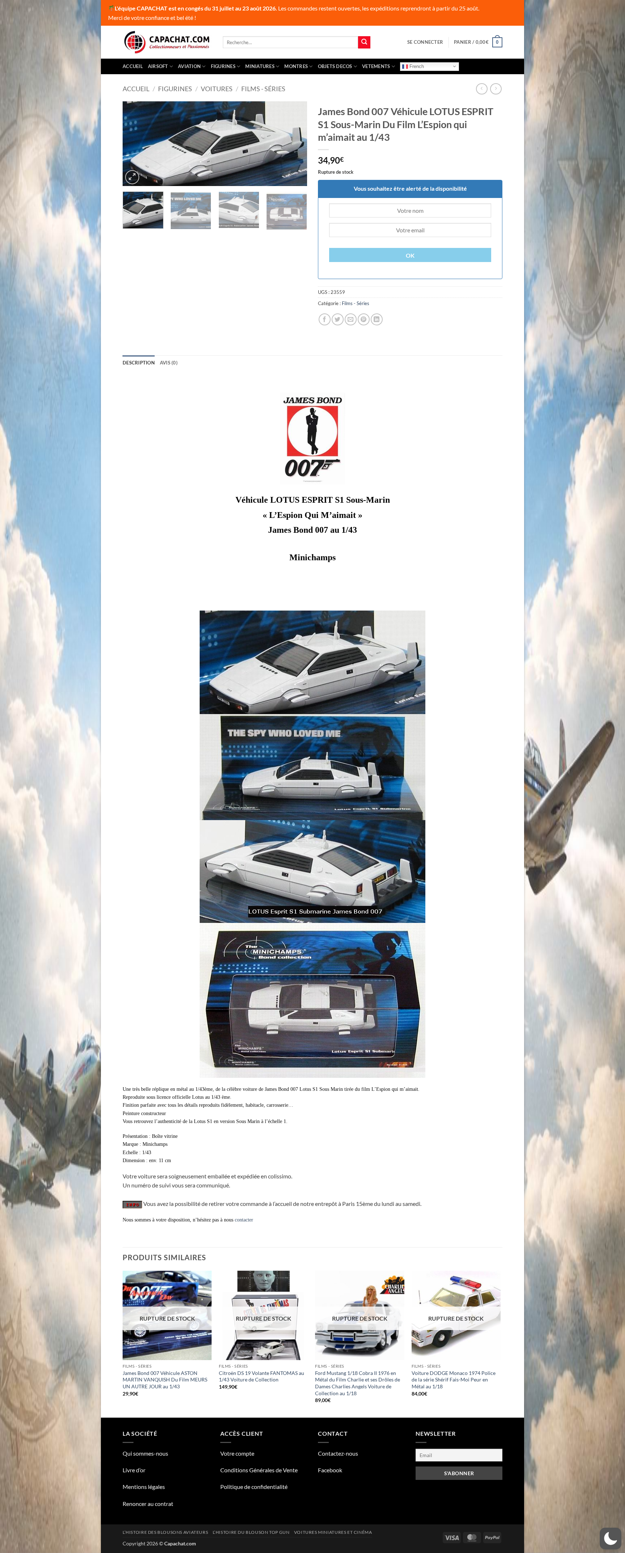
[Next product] (481, 88)
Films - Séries (263, 89)
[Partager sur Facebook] (325, 319)
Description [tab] (139, 363)
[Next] (294, 143)
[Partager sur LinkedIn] (377, 319)
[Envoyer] (364, 42)
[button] (425, 42)
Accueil (133, 66)
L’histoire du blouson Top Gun (251, 1532)
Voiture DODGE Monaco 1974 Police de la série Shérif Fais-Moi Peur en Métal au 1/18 (454, 1379)
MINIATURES (260, 66)
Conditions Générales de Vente (259, 1470)
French (416, 66)
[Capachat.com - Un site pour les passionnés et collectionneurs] (167, 42)
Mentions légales (144, 1486)
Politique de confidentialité (254, 1486)
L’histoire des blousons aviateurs (165, 1532)
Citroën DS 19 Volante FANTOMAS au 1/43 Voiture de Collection (261, 1376)
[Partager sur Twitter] (338, 319)
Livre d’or (134, 1470)
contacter (244, 1220)
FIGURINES (223, 66)
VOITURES (217, 89)
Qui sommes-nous (145, 1453)
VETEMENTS (376, 66)
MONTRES (296, 66)
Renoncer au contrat (148, 1503)
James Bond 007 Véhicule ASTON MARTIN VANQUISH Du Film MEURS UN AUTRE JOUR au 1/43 (165, 1379)
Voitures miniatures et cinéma (333, 1532)
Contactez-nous (338, 1453)
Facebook (330, 1470)
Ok (410, 255)
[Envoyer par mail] (351, 319)
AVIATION (189, 66)
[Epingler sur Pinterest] (364, 319)
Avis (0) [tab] (169, 363)
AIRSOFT (158, 66)
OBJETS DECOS (335, 66)
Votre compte (237, 1453)
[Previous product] (495, 88)
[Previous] (135, 143)
